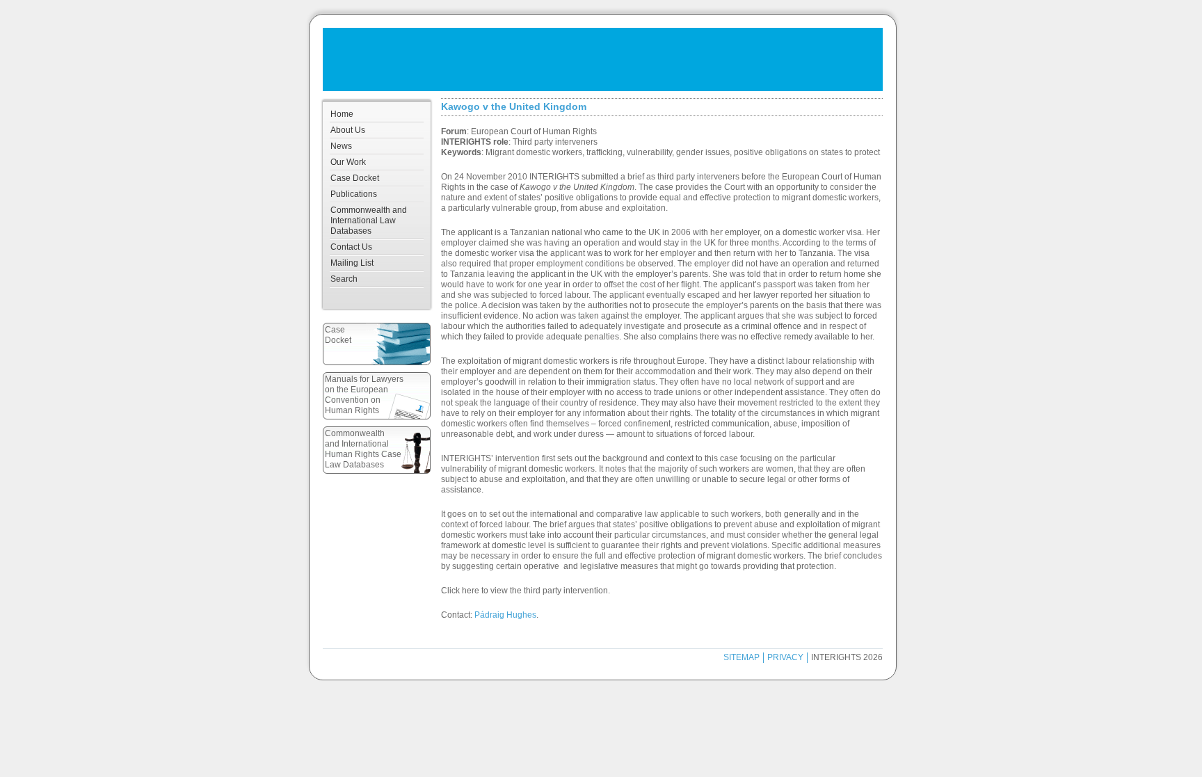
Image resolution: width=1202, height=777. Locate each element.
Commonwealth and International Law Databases (368, 220)
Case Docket (354, 178)
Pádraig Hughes (505, 615)
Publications (353, 194)
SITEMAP (741, 657)
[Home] (603, 59)
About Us (347, 130)
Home (341, 114)
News (341, 146)
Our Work (348, 162)
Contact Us (351, 247)
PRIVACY (785, 657)
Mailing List (352, 263)
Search (344, 279)
